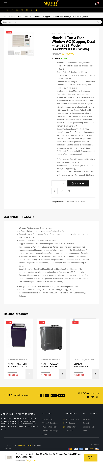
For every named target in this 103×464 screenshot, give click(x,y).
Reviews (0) (28, 216)
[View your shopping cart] (96, 4)
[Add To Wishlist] (55, 191)
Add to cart (80, 183)
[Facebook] (88, 397)
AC (52, 33)
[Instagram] (97, 397)
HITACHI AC (69, 33)
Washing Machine (25, 360)
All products (59, 33)
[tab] (11, 217)
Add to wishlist (62, 191)
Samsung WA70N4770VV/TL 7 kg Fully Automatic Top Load (84, 365)
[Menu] (5, 3)
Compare (69, 191)
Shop (13, 16)
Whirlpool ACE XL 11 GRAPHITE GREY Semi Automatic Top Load (50, 365)
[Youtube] (93, 397)
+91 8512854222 (51, 395)
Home (6, 16)
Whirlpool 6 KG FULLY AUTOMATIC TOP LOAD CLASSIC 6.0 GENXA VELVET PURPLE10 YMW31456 (18, 365)
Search (97, 22)
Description (11, 216)
